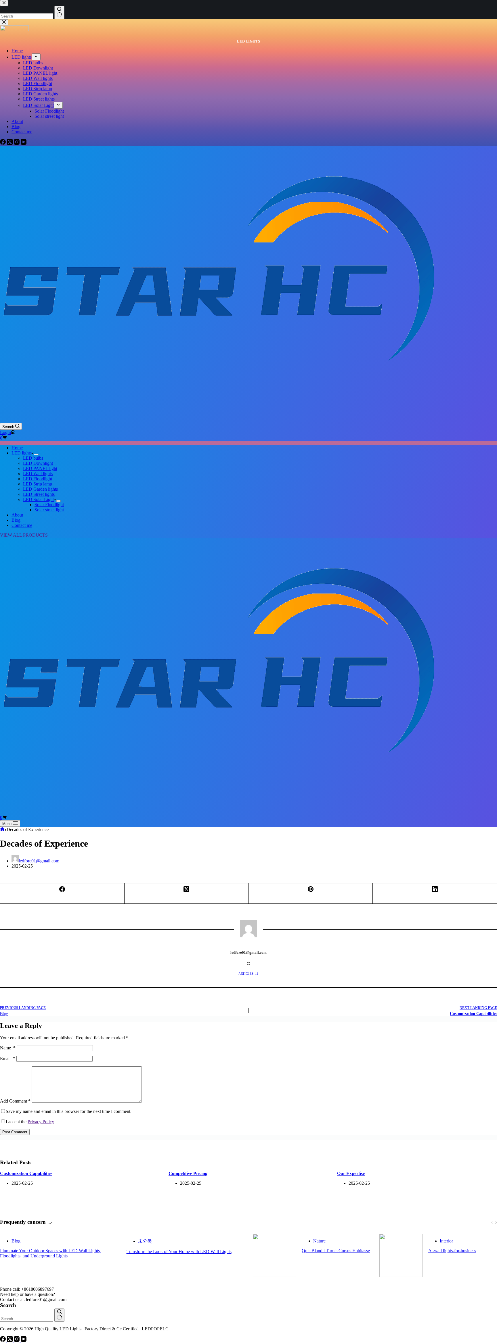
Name (8, 1047)
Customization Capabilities (26, 1173)
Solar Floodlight (49, 504)
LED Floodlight (37, 478)
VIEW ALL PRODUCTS (24, 535)
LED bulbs (33, 458)
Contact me (22, 525)
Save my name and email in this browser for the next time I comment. (68, 1111)
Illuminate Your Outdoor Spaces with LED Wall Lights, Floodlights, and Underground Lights (50, 1253)
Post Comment (14, 1132)
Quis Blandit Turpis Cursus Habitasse (336, 1250)
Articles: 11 (248, 973)
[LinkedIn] (435, 893)
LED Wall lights (38, 473)
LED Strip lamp (37, 483)
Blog (16, 520)
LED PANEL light (40, 468)
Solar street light (49, 509)
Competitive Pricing (188, 1173)
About (17, 514)
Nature (319, 1240)
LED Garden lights (40, 489)
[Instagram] (17, 1340)
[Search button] (59, 1315)
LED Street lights (39, 494)
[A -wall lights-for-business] (401, 1256)
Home (17, 447)
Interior (446, 1240)
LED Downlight (38, 463)
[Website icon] (248, 963)
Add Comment (15, 1101)
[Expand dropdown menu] (36, 454)
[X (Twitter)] (187, 893)
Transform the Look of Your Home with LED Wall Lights (179, 1251)
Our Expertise (351, 1173)
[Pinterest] (311, 893)
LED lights (22, 452)
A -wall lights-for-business (452, 1250)
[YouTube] (23, 1340)
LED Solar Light (38, 499)
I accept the (30, 1121)
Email (7, 1058)
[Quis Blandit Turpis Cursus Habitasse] (274, 1256)
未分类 (145, 1241)
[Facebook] (62, 893)
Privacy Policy (41, 1121)
